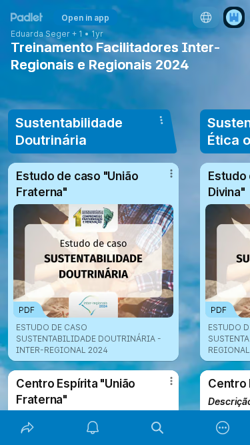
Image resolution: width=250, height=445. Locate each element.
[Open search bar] (158, 427)
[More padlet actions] (222, 427)
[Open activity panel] (92, 427)
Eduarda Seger (40, 34)
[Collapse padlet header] (188, 47)
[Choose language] (206, 17)
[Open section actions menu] (161, 120)
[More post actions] (163, 179)
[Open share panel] (27, 427)
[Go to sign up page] (234, 17)
